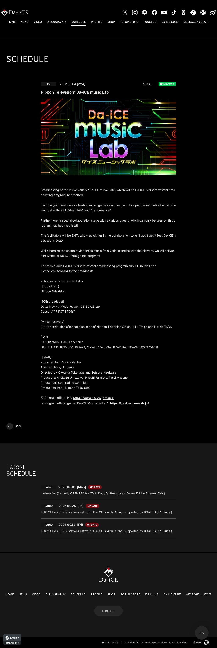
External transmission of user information (164, 642)
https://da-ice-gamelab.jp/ (129, 403)
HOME (12, 22)
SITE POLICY (131, 642)
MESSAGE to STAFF (196, 22)
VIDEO (37, 22)
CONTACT (108, 611)
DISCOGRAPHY (56, 22)
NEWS (24, 22)
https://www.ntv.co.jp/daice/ (93, 398)
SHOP (111, 22)
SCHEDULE (78, 22)
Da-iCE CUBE (169, 22)
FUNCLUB (149, 22)
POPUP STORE (129, 22)
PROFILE (96, 22)
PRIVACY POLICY (111, 642)
